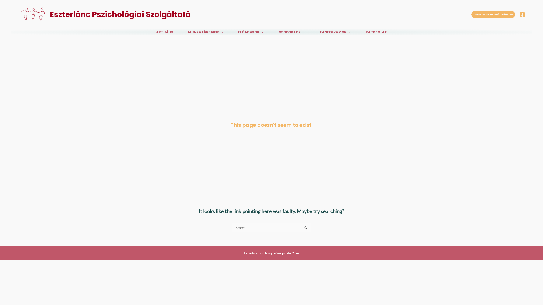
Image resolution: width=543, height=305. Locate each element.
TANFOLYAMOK (333, 32)
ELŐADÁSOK (248, 32)
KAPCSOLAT (376, 32)
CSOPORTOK (289, 32)
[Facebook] (522, 15)
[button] (493, 14)
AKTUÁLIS (164, 32)
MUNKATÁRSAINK (203, 32)
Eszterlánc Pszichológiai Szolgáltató (120, 14)
